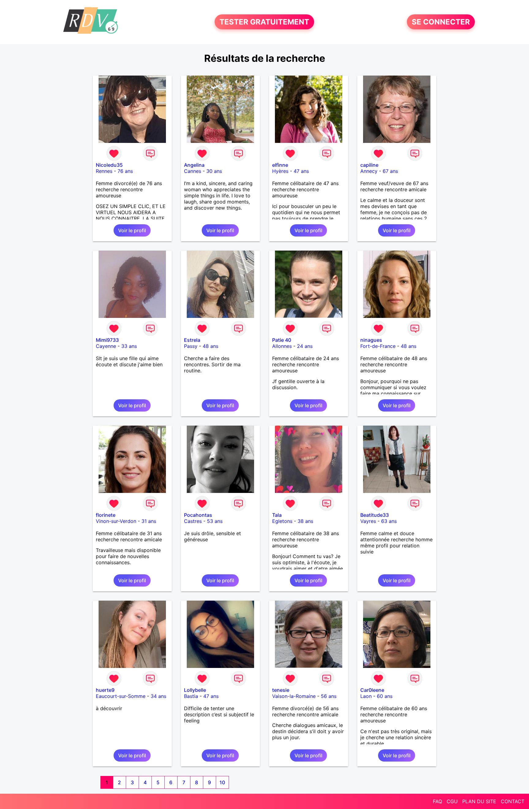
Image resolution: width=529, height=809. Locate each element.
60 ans (384, 696)
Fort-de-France (378, 346)
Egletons (282, 521)
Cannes (192, 171)
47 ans (301, 171)
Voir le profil (132, 230)
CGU (452, 801)
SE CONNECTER (441, 21)
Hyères (280, 171)
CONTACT (512, 801)
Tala (277, 515)
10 (222, 782)
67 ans (390, 171)
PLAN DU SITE (479, 801)
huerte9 (105, 690)
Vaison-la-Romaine (294, 696)
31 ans (148, 521)
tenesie (280, 690)
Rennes (104, 171)
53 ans (215, 521)
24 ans (305, 346)
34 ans (158, 696)
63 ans (389, 521)
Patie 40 (281, 340)
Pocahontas (198, 515)
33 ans (129, 346)
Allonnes (282, 346)
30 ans (214, 171)
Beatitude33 (374, 515)
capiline (369, 165)
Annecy (368, 171)
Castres (193, 521)
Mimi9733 (107, 340)
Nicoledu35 (109, 165)
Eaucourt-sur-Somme (120, 696)
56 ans (328, 696)
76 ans (125, 171)
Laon (366, 696)
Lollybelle (195, 690)
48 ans (210, 346)
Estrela (192, 340)
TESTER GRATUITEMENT (264, 21)
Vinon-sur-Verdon (116, 521)
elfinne (280, 165)
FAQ (437, 801)
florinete (105, 515)
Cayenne (106, 346)
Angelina (194, 165)
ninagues (371, 340)
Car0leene (372, 690)
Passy (190, 346)
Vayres (368, 521)
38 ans (305, 521)
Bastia (191, 696)
